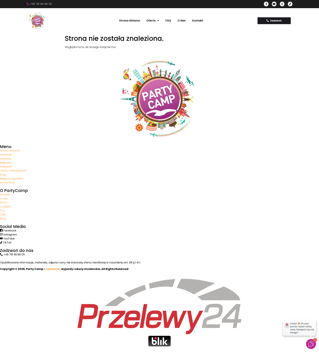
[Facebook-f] (266, 4)
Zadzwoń (275, 20)
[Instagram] (282, 4)
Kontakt (197, 20)
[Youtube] (274, 4)
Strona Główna (129, 20)
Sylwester (53, 269)
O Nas (182, 20)
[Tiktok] (290, 4)
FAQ (168, 20)
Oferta (151, 20)
